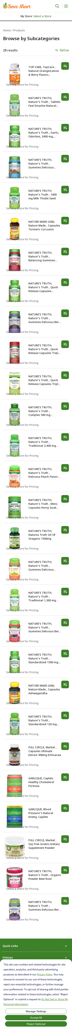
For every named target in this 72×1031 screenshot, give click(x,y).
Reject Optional (36, 1023)
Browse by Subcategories (31, 38)
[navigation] (36, 30)
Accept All (36, 1017)
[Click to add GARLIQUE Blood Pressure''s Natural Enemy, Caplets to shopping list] (65, 808)
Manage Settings (36, 1011)
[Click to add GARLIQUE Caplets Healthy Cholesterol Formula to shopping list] (65, 777)
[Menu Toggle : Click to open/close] (66, 6)
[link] (17, 5)
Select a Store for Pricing (22, 84)
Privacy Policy (45, 974)
